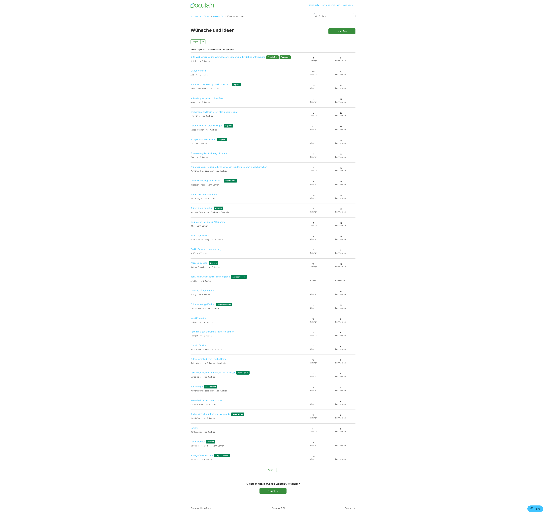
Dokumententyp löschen (203, 304)
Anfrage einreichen (331, 5)
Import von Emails (200, 235)
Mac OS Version (198, 318)
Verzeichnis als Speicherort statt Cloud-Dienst (214, 112)
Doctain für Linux (199, 345)
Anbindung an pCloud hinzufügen (207, 98)
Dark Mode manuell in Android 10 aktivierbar (213, 372)
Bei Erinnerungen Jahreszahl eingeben (210, 276)
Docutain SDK (279, 508)
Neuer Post (342, 31)
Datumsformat (198, 441)
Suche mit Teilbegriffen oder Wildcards (210, 414)
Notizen (194, 428)
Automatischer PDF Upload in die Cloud (210, 84)
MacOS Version (198, 70)
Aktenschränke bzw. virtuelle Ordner (209, 359)
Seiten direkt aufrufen (202, 208)
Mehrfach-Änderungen (202, 290)
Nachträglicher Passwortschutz (206, 400)
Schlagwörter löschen (202, 455)
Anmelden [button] (348, 5)
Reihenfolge (197, 386)
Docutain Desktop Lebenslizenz (206, 180)
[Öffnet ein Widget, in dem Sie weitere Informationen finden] (535, 509)
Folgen (195, 42)
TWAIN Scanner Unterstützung (206, 249)
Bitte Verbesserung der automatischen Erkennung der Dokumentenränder (228, 57)
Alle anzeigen (197, 50)
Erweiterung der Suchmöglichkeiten (209, 153)
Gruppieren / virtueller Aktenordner (208, 222)
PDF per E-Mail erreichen (203, 139)
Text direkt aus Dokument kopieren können (212, 331)
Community (314, 5)
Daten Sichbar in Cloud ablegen (206, 125)
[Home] (202, 5)
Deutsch (349, 508)
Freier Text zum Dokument (204, 194)
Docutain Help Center (200, 16)
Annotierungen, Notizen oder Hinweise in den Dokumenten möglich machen (229, 167)
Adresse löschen (199, 263)
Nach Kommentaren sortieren (221, 50)
